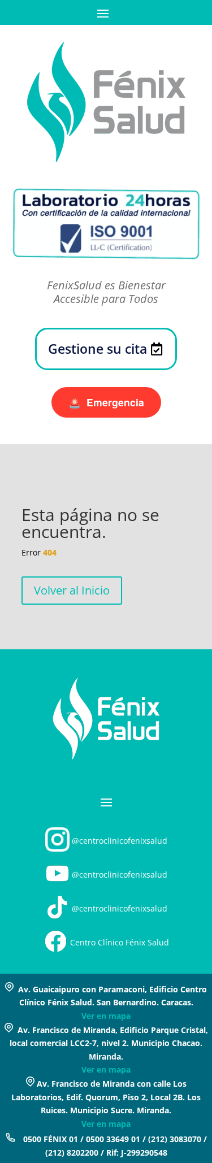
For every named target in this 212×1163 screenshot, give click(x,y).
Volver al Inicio (72, 590)
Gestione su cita (97, 349)
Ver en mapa (106, 1015)
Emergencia (106, 402)
